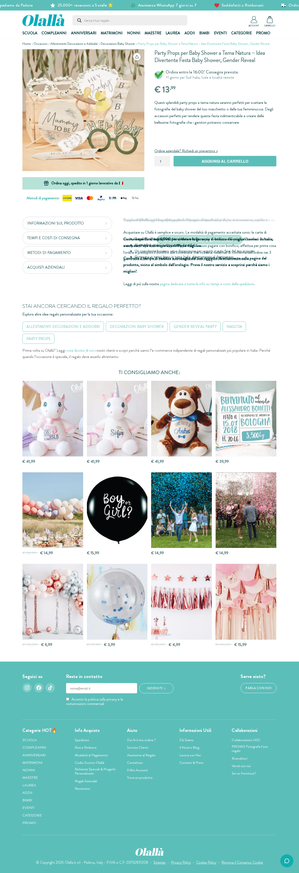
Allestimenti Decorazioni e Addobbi (74, 43)
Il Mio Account (137, 770)
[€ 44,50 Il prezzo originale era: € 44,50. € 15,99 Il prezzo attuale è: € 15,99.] (246, 602)
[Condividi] (137, 56)
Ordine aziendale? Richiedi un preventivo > (186, 151)
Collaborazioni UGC (246, 740)
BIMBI (204, 33)
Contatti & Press (191, 763)
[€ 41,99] (52, 419)
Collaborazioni (245, 730)
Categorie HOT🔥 (39, 730)
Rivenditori (239, 758)
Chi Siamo (186, 740)
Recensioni (82, 788)
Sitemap (159, 862)
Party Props (38, 338)
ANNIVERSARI (83, 33)
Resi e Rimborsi (85, 747)
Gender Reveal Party (195, 326)
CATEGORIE (241, 33)
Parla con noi (259, 688)
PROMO (263, 33)
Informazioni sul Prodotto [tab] (55, 223)
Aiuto (132, 730)
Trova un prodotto (140, 777)
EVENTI (220, 33)
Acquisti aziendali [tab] (46, 267)
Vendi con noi (241, 766)
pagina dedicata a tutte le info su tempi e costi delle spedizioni (207, 284)
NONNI (133, 33)
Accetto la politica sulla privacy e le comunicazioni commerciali (94, 701)
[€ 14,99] (181, 510)
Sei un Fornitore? (244, 773)
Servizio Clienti (137, 747)
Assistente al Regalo (141, 755)
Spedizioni (82, 740)
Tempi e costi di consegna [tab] (53, 238)
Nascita (234, 326)
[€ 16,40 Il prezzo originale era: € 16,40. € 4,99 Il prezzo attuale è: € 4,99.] (181, 602)
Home (26, 43)
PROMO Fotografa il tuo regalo (250, 748)
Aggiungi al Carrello (225, 161)
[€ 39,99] (246, 419)
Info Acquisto (87, 730)
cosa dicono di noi (80, 350)
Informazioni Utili (195, 730)
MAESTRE (153, 33)
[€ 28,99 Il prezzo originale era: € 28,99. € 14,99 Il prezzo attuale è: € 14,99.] (52, 510)
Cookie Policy (206, 862)
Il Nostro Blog (189, 747)
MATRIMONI (112, 33)
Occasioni (40, 43)
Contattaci (135, 763)
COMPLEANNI (54, 33)
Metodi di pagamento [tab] (49, 252)
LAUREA (173, 33)
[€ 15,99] (117, 510)
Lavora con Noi (190, 755)
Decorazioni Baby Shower (118, 43)
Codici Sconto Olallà (89, 763)
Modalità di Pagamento (91, 755)
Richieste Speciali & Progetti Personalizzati (95, 771)
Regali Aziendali (86, 781)
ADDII (190, 33)
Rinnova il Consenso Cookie (242, 862)
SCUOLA (29, 33)
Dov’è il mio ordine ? (141, 740)
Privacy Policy (181, 862)
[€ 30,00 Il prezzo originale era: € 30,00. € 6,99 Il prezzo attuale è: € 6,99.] (52, 602)
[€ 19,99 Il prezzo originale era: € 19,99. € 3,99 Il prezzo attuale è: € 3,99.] (117, 602)
